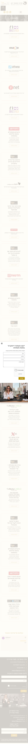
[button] (1, 343)
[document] (14, 372)
